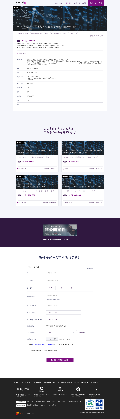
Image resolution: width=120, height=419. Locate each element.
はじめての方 (58, 3)
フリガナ (29, 280)
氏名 (28, 273)
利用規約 (51, 344)
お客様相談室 (21, 402)
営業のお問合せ (21, 405)
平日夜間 (58, 326)
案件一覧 (68, 3)
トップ (18, 382)
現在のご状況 (30, 312)
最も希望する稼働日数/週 (34, 319)
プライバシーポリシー (82, 382)
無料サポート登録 (96, 3)
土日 (64, 326)
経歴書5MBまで (31, 339)
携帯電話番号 (30, 296)
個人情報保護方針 (38, 344)
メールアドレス (31, 305)
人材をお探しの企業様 (80, 3)
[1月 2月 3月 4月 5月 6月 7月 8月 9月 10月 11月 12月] (61, 288)
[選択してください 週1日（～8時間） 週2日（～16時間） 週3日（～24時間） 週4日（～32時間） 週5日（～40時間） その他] (54, 320)
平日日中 (51, 326)
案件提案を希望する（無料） (60, 360)
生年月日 (29, 288)
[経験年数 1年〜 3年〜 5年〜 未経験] (81, 332)
